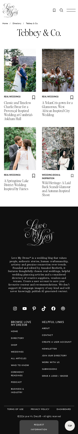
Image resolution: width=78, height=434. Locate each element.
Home (5, 23)
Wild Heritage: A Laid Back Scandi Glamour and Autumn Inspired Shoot (56, 189)
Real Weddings (12, 96)
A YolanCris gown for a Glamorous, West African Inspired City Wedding (57, 109)
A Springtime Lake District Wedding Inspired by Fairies (16, 185)
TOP (70, 425)
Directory (17, 23)
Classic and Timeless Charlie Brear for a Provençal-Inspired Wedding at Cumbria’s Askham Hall (18, 111)
